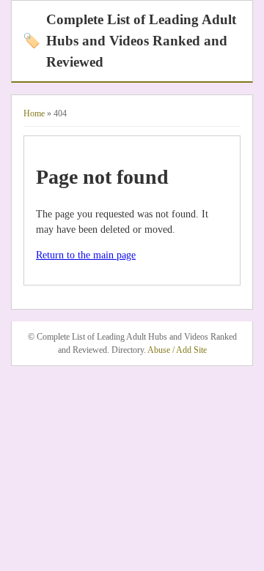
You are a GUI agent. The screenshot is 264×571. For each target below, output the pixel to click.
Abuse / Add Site (177, 350)
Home (34, 113)
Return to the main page (86, 255)
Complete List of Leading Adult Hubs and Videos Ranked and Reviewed (129, 41)
